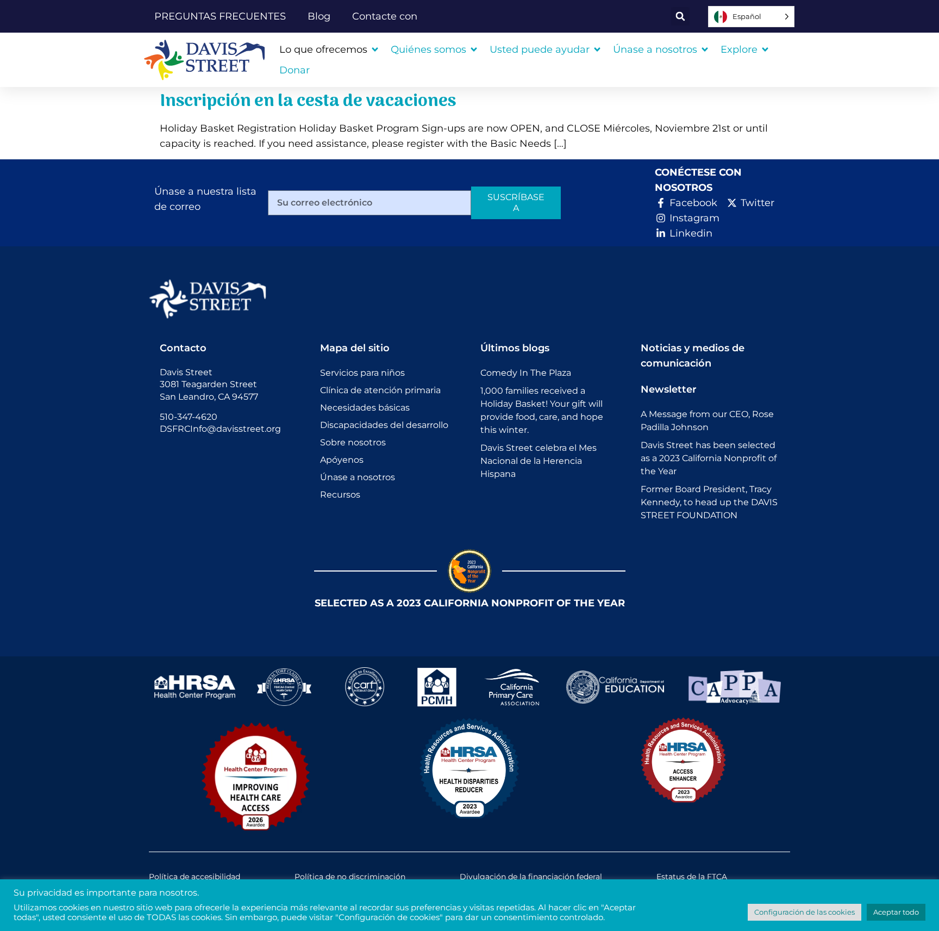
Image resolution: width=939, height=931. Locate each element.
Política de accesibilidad (194, 877)
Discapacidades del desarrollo (384, 425)
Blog (319, 16)
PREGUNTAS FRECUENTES (220, 16)
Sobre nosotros (353, 442)
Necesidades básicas (365, 407)
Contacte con (384, 16)
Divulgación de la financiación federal (531, 877)
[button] (680, 16)
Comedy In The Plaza (525, 373)
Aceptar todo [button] (896, 912)
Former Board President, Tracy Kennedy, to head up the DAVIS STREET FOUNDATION (709, 502)
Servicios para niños (362, 373)
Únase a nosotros (357, 477)
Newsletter (669, 389)
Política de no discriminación (350, 877)
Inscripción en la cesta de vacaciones (308, 102)
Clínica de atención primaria (380, 390)
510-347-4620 (188, 417)
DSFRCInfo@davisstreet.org (220, 429)
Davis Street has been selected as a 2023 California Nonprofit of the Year (709, 458)
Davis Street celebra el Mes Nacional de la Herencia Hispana (538, 461)
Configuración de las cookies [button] (804, 912)
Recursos (340, 494)
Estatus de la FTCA (691, 877)
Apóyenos (342, 460)
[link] (208, 60)
